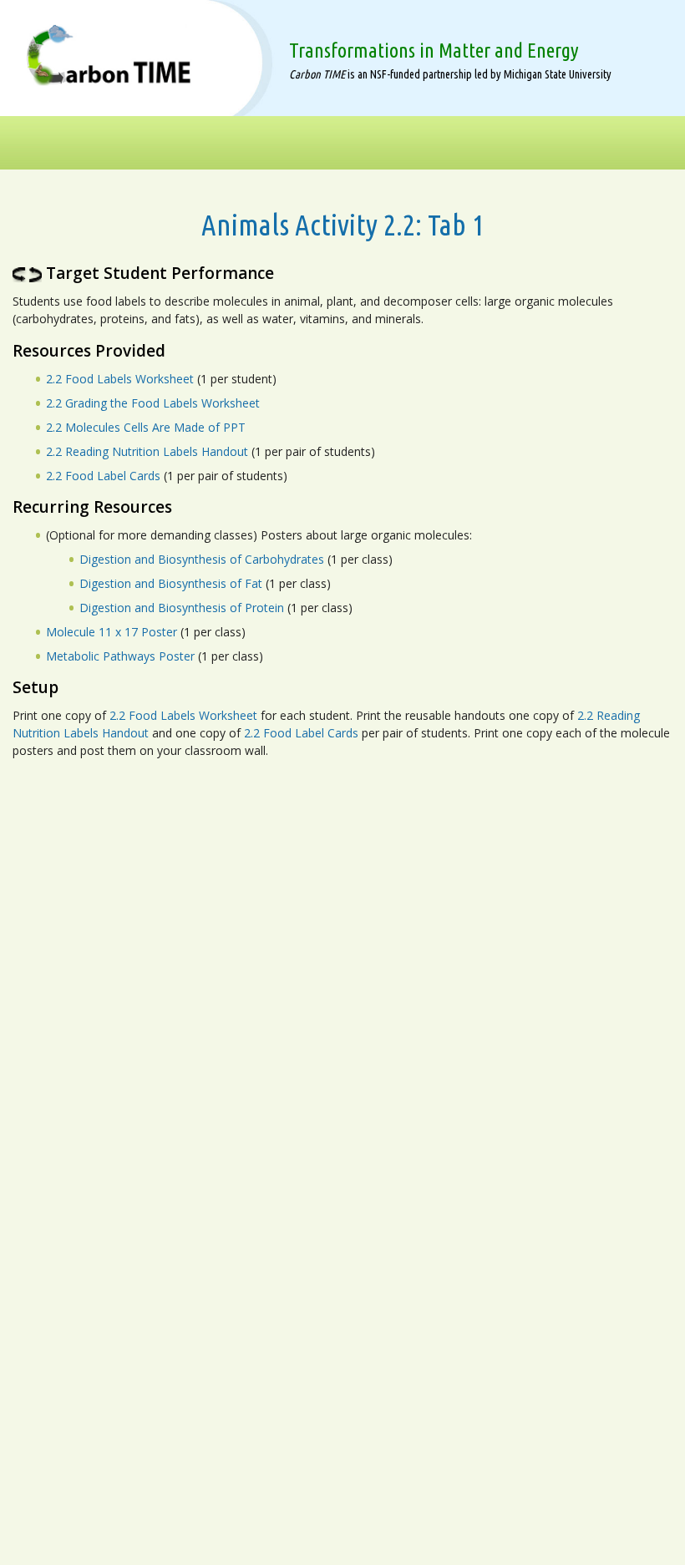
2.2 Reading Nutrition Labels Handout (147, 451)
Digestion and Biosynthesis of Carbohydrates (203, 559)
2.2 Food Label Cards (103, 476)
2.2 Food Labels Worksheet (120, 379)
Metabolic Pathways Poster (120, 656)
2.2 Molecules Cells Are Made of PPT (146, 427)
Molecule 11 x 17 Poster (111, 632)
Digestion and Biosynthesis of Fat (170, 583)
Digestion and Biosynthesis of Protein (181, 607)
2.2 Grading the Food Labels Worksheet (153, 403)
